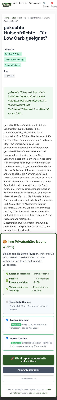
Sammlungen (35, 3)
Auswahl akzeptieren (28, 370)
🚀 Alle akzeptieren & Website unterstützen (28, 360)
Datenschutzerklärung (38, 393)
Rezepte (23, 3)
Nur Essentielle (28, 379)
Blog (14, 18)
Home (14, 3)
